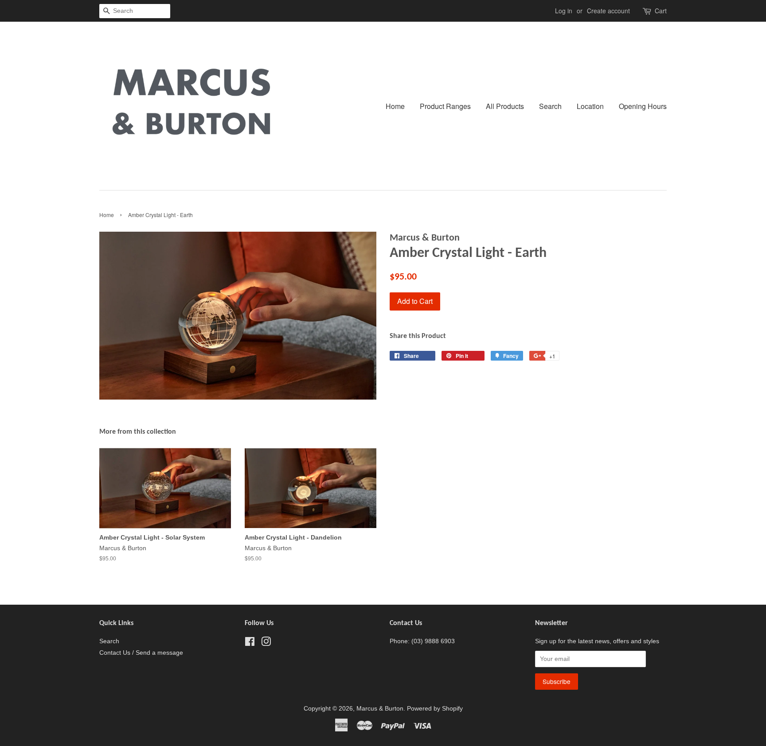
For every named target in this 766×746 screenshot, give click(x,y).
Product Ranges (445, 106)
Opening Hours (643, 106)
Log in (563, 10)
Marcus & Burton (379, 708)
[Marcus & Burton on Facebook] (250, 643)
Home (395, 106)
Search (550, 106)
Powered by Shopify (435, 708)
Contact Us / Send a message (141, 652)
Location (590, 106)
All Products (505, 106)
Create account (608, 10)
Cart (661, 10)
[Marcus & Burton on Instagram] (266, 643)
